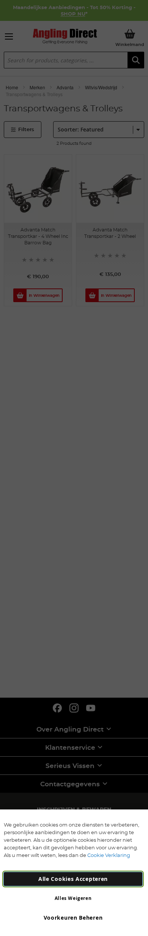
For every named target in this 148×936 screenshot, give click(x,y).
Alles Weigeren (73, 898)
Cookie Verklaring (108, 855)
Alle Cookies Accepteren (73, 878)
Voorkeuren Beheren (73, 917)
